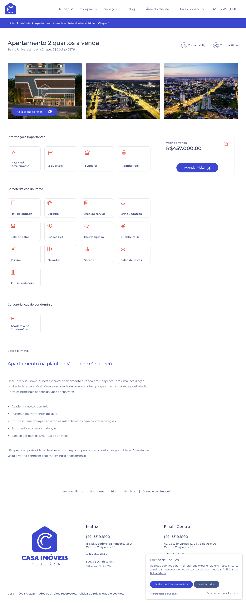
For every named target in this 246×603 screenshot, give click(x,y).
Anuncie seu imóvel (156, 491)
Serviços (110, 9)
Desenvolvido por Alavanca (222, 593)
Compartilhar (229, 45)
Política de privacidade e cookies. (101, 593)
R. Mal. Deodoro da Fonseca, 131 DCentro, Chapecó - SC (109, 545)
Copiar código (197, 45)
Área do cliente (157, 9)
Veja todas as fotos (29, 111)
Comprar (86, 9)
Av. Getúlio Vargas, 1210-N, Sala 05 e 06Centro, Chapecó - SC (190, 545)
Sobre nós (97, 491)
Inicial (11, 23)
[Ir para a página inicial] (45, 546)
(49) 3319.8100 (224, 9)
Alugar (64, 9)
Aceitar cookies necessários (171, 584)
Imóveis (25, 23)
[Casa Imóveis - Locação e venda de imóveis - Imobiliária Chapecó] (10, 9)
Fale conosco (190, 9)
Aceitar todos (206, 584)
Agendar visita (194, 167)
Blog (131, 9)
